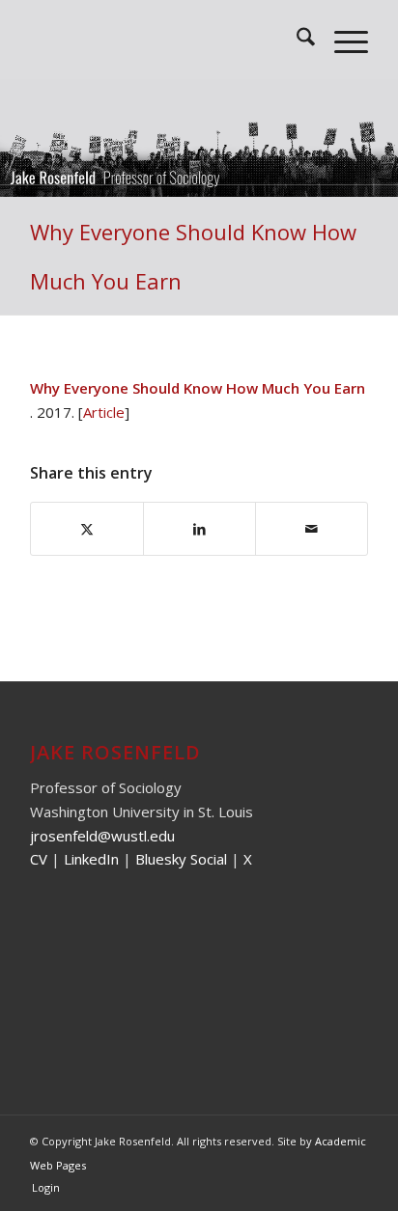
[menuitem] (296, 39)
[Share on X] (87, 529)
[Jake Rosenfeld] (165, 39)
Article (104, 412)
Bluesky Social (183, 858)
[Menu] (341, 39)
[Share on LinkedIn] (199, 529)
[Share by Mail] (311, 529)
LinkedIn (91, 858)
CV (38, 858)
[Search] (296, 39)
